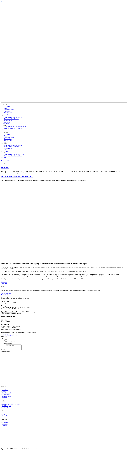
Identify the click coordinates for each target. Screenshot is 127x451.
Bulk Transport (8, 120)
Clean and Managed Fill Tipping (13, 117)
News (5, 108)
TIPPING (5, 168)
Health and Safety (9, 109)
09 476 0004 (4, 294)
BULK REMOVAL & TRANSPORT (17, 176)
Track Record (6, 123)
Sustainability (7, 111)
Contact (6, 114)
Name (2, 336)
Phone (2, 340)
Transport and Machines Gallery (13, 128)
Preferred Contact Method (8, 342)
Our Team (7, 106)
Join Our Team (8, 112)
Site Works (7, 122)
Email (2, 338)
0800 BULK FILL (6, 293)
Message (3, 349)
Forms (4, 130)
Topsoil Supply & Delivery (11, 119)
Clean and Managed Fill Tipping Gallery (15, 126)
